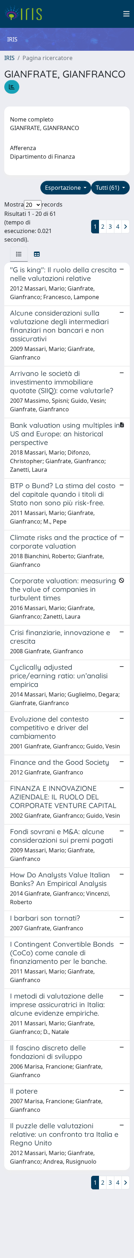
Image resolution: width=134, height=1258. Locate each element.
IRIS (9, 58)
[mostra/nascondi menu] (126, 14)
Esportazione (63, 188)
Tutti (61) (108, 188)
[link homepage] (26, 14)
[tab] (19, 254)
